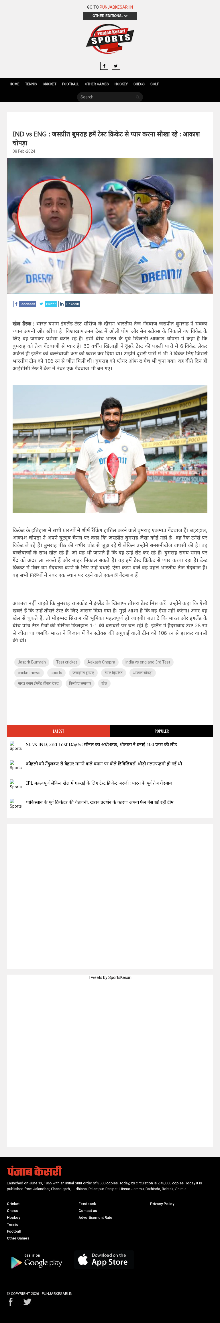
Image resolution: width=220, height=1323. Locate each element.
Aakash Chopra (101, 662)
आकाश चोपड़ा (142, 672)
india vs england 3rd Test (147, 662)
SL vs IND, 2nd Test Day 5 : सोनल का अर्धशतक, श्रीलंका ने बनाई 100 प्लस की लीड (101, 744)
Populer (162, 731)
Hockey (121, 84)
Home (14, 84)
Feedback (87, 1204)
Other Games (97, 84)
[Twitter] (116, 66)
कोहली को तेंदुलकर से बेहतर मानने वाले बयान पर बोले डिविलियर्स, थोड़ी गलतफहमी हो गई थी (104, 764)
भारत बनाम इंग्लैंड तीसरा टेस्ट (38, 683)
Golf (154, 84)
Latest (58, 731)
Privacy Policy (162, 1204)
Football (70, 84)
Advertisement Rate (95, 1217)
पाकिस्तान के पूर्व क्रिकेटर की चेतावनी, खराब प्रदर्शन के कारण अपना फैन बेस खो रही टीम (100, 802)
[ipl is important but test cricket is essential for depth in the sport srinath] (16, 784)
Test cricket (66, 662)
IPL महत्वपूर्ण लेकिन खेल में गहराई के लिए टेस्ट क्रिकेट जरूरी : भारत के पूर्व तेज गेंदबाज (99, 783)
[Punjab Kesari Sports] (110, 39)
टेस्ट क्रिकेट (114, 672)
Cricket (49, 84)
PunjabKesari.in (116, 7)
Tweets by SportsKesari (110, 977)
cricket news (29, 672)
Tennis (31, 84)
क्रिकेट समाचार (80, 683)
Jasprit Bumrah (32, 662)
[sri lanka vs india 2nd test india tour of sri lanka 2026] (16, 746)
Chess (139, 84)
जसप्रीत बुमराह (83, 672)
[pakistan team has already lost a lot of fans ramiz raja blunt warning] (16, 804)
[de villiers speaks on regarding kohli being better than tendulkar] (16, 765)
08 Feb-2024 (24, 151)
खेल (104, 683)
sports (56, 672)
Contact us (87, 1210)
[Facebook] (104, 66)
